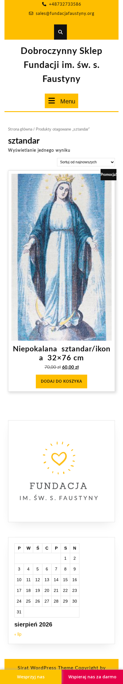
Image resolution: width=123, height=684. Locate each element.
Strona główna (20, 129)
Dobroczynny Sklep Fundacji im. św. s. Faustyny (61, 65)
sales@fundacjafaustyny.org (65, 14)
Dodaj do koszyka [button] (61, 381)
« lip (17, 634)
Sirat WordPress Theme (45, 668)
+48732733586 (65, 4)
